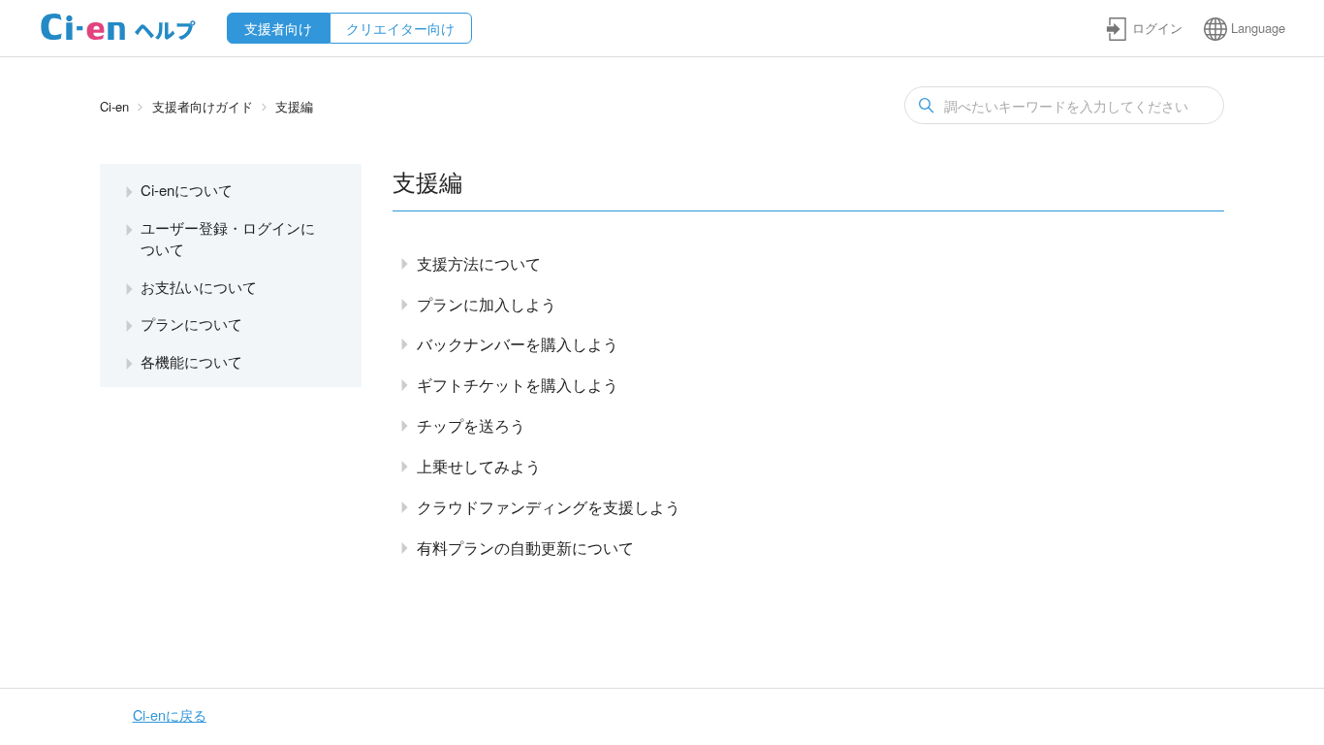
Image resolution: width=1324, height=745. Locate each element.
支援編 (294, 106)
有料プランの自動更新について (525, 547)
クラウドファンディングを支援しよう (548, 507)
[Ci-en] (118, 34)
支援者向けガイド (202, 106)
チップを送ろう (471, 425)
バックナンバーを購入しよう (517, 344)
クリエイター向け (400, 28)
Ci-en (114, 106)
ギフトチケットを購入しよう (517, 384)
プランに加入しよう (486, 304)
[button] (1143, 28)
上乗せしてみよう (479, 466)
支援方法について (479, 263)
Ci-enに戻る (169, 714)
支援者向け (278, 28)
